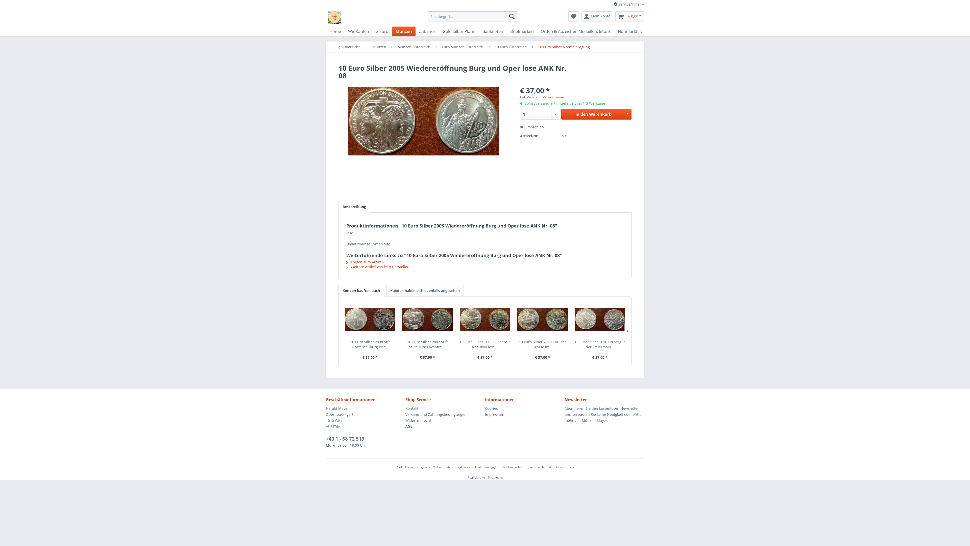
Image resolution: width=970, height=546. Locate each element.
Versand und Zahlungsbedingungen (436, 414)
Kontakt (411, 408)
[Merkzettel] (573, 16)
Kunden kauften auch (361, 290)
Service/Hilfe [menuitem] (629, 4)
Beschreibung (354, 206)
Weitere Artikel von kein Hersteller (379, 266)
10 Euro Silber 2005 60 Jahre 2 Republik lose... (484, 344)
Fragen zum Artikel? (367, 262)
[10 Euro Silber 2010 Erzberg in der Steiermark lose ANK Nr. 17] (600, 319)
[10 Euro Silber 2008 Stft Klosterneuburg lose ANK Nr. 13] (370, 319)
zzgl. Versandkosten (550, 97)
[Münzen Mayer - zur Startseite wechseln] (334, 17)
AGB (409, 426)
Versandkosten (474, 467)
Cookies (491, 408)
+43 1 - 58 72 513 (345, 439)
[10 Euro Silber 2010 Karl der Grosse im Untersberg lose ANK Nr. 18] (542, 319)
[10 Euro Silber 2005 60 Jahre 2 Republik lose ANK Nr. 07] (485, 319)
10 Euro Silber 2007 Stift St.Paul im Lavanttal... (427, 344)
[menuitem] (472, 16)
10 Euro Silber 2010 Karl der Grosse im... (542, 344)
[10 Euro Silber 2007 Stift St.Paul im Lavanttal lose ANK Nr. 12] (427, 319)
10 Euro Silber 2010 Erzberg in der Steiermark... (600, 344)
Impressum (494, 414)
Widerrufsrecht (418, 420)
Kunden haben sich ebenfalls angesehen (425, 290)
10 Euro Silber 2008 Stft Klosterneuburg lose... (370, 344)
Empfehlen (534, 127)
